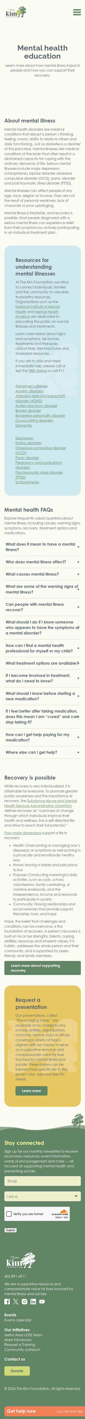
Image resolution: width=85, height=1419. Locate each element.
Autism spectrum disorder (36, 406)
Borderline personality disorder (40, 415)
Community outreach (22, 1349)
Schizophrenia (27, 482)
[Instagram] (24, 1301)
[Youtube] (42, 1302)
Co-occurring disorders (34, 420)
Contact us (14, 1359)
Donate (17, 1371)
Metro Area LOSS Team (23, 1335)
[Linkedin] (33, 1301)
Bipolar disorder (28, 410)
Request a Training (19, 1344)
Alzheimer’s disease (31, 386)
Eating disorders (28, 443)
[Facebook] (7, 1301)
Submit (10, 1230)
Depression (24, 438)
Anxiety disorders (29, 391)
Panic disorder (27, 458)
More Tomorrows (17, 1340)
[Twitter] (16, 1301)
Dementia (23, 425)
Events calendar (17, 1320)
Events (10, 1314)
